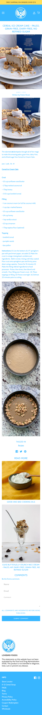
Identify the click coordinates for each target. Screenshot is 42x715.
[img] (34, 13)
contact (5, 706)
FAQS (4, 688)
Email (6, 591)
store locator (7, 681)
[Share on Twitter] (21, 451)
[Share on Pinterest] (25, 451)
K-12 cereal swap (9, 685)
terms (4, 694)
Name (6, 584)
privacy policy (7, 697)
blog (3, 691)
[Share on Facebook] (17, 451)
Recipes (21, 445)
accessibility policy (9, 700)
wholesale (6, 709)
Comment (8, 597)
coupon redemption (10, 703)
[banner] (21, 13)
